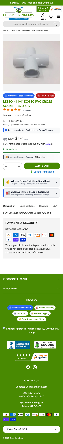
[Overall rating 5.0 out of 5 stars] (12, 110)
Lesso (5, 121)
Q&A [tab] (54, 205)
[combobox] (31, 24)
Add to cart (42, 166)
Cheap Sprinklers (16, 438)
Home (5, 30)
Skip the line (40, 157)
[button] (51, 17)
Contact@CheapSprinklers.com (31, 386)
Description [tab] (9, 205)
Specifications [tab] (27, 205)
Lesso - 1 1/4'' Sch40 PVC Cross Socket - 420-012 (30, 30)
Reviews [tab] (43, 205)
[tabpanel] (31, 213)
